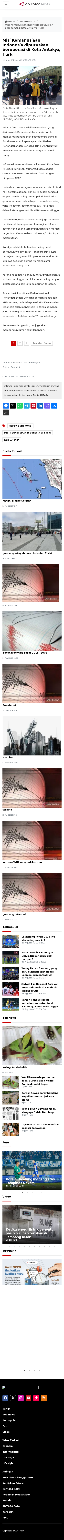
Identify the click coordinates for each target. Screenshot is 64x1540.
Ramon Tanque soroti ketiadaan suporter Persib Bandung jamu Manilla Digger (39, 1003)
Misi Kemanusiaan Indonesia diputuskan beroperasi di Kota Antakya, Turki (29, 26)
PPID (5, 1517)
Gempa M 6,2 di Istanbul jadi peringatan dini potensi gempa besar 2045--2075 (31, 651)
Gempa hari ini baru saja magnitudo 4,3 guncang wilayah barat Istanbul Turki (28, 551)
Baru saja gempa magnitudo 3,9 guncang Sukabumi (29, 703)
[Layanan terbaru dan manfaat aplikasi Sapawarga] (10, 1129)
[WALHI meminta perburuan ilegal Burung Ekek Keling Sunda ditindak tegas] (10, 1081)
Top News (9, 1017)
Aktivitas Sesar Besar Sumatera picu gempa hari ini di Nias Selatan (31, 499)
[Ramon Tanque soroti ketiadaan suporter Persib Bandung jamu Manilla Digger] (10, 1004)
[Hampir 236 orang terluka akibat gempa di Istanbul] (32, 735)
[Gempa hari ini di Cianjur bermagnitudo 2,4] (30, 582)
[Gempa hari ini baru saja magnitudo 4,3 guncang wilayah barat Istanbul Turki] (32, 531)
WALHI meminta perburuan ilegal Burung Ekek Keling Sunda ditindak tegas (38, 1081)
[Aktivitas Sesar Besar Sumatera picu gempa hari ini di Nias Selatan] (32, 479)
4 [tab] (37, 1192)
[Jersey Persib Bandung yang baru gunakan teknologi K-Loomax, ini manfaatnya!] (10, 973)
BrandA (7, 1500)
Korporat (7, 1511)
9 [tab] (49, 1246)
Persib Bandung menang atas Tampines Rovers (30, 1181)
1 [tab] (22, 1192)
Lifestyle (7, 1463)
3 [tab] (32, 1192)
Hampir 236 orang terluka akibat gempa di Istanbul (30, 755)
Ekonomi (7, 1446)
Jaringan (7, 1471)
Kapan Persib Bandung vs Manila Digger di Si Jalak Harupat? (37, 956)
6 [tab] (34, 1246)
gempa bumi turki (20, 426)
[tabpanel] (32, 1170)
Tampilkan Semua (42, 343)
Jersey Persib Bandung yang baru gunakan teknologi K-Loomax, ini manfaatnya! (39, 972)
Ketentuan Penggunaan (17, 1477)
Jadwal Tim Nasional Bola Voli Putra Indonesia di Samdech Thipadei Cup (39, 987)
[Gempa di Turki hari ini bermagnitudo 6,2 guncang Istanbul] (32, 892)
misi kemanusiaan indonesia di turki (27, 433)
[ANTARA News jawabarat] (35, 4)
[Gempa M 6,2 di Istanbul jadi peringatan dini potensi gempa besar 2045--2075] (32, 630)
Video (6, 1196)
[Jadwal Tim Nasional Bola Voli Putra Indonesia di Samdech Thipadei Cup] (10, 988)
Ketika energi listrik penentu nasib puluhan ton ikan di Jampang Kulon (29, 1233)
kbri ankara (11, 440)
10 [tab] (54, 1246)
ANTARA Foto (11, 1506)
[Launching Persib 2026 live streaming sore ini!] (10, 941)
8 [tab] (44, 1246)
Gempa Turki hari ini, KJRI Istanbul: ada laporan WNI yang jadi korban (28, 860)
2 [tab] (27, 1192)
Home (12, 21)
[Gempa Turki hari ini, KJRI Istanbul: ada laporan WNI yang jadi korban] (32, 840)
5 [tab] (41, 1192)
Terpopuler (10, 927)
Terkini (6, 1408)
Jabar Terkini (10, 1440)
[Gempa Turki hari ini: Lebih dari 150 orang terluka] (32, 787)
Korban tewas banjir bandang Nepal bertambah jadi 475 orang (39, 1096)
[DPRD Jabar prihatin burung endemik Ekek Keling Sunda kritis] (32, 1045)
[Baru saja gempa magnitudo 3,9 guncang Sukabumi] (32, 683)
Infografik (9, 1250)
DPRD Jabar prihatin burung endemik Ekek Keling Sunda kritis (30, 1065)
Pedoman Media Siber (16, 1494)
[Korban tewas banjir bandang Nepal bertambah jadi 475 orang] (10, 1097)
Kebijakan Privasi (12, 1483)
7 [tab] (39, 1246)
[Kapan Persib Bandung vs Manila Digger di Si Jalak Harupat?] (10, 957)
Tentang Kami (11, 1488)
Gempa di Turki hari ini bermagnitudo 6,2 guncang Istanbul (29, 912)
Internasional (28, 21)
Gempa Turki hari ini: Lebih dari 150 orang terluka (29, 808)
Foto (5, 1142)
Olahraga (8, 1457)
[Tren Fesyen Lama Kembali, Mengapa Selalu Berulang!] (10, 1113)
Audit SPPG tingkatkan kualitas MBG (32, 1358)
